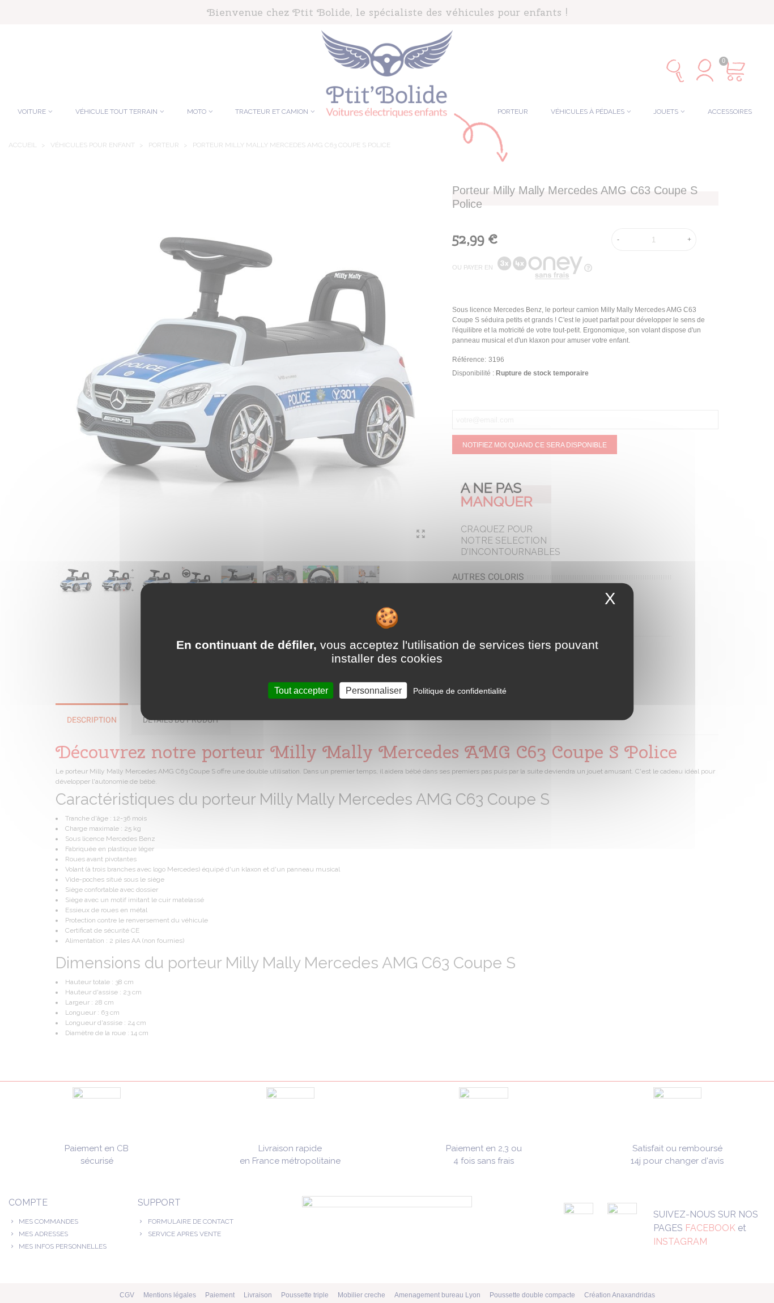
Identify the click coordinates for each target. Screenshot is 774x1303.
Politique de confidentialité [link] (460, 690)
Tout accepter (301, 690)
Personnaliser (374, 690)
